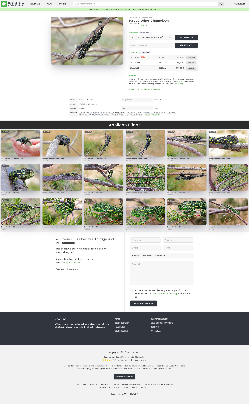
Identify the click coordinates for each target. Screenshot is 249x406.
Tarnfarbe (89, 112)
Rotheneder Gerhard (139, 26)
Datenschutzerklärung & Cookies (104, 384)
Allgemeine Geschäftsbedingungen (158, 384)
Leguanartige (130, 112)
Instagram (156, 331)
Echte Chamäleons (170, 112)
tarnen (105, 112)
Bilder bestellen (122, 323)
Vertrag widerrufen (124, 376)
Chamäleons (146, 112)
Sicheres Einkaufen (153, 89)
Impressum (81, 384)
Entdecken (35, 4)
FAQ (141, 89)
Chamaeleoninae (85, 115)
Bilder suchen (121, 331)
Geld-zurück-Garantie (162, 323)
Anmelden (240, 4)
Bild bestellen (186, 37)
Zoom (118, 19)
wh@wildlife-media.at (74, 262)
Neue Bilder (120, 327)
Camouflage (97, 112)
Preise (49, 4)
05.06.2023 (157, 100)
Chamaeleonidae (157, 112)
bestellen (191, 57)
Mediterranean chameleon (133, 115)
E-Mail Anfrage (178, 84)
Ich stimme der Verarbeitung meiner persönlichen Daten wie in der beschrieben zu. (163, 293)
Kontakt (63, 4)
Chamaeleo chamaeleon (141, 18)
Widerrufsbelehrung (131, 384)
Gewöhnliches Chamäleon (100, 115)
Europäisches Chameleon (149, 21)
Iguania (138, 112)
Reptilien (82, 108)
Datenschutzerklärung (165, 293)
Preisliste (180, 81)
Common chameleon (117, 115)
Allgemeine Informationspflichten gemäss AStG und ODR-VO (125, 388)
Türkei (156, 108)
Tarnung (82, 112)
